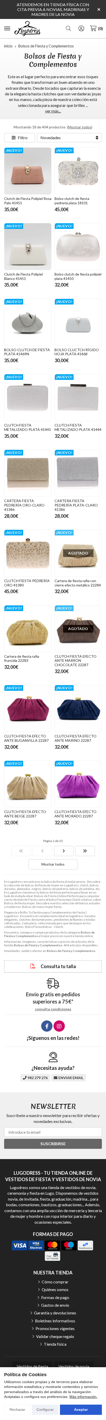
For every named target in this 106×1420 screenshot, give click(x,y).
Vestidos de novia (73, 1366)
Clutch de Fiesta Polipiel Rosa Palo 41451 (27, 200)
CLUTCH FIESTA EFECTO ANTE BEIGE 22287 (25, 813)
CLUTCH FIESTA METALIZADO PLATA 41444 (78, 427)
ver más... (53, 110)
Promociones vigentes (55, 1328)
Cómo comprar (55, 1281)
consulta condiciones (53, 1009)
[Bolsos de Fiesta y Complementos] (21, 851)
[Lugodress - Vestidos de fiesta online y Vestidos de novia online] (27, 28)
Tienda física (55, 1344)
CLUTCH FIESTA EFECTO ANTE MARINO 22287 (75, 738)
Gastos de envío (55, 1305)
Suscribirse (53, 1143)
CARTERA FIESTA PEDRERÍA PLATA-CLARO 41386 (76, 505)
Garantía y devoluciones (55, 1312)
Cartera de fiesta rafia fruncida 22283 (21, 658)
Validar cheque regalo (55, 1336)
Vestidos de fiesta (32, 1366)
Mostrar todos (79, 127)
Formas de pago (55, 1297)
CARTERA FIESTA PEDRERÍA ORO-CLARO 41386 (24, 505)
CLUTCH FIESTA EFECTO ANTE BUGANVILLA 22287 (26, 738)
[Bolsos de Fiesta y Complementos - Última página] (85, 851)
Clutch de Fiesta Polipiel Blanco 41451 (23, 276)
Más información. (83, 1397)
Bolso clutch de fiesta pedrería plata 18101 (72, 200)
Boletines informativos (55, 1320)
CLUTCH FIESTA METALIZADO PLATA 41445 (27, 427)
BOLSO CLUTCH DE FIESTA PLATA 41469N (27, 352)
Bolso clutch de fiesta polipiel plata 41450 (78, 276)
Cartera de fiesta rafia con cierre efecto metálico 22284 (78, 583)
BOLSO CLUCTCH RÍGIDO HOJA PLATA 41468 (77, 352)
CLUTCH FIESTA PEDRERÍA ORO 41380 (27, 583)
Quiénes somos (55, 1289)
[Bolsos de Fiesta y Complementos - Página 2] (64, 851)
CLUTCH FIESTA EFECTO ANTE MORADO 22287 (75, 813)
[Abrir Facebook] (47, 1026)
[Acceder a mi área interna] (81, 28)
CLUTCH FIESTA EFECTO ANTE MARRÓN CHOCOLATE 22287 (75, 660)
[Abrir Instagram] (59, 1026)
